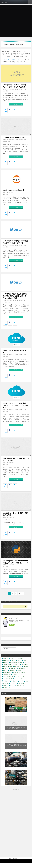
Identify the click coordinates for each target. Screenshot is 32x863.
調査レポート (20, 685)
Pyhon (25, 666)
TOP (4, 858)
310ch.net (4, 2)
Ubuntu (15, 672)
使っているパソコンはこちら (11, 59)
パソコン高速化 (7, 678)
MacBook (25, 664)
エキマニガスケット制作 (10, 710)
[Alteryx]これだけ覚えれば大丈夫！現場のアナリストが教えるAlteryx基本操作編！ (15, 296)
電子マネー (6, 687)
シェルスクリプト (17, 674)
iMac (26, 662)
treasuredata (7, 672)
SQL (5, 670)
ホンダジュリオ (18, 680)
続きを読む (16, 104)
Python (13, 668)
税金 (12, 685)
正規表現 (21, 683)
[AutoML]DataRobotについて (14, 138)
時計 (27, 682)
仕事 (4, 141)
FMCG (5, 662)
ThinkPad (20, 670)
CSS (13, 660)
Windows (23, 672)
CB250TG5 (20, 658)
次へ (20, 593)
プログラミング (7, 680)
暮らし (5, 683)
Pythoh (5, 668)
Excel (25, 660)
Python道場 (21, 668)
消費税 (5, 685)
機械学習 (13, 683)
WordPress (6, 674)
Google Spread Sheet (16, 662)
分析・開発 (5, 90)
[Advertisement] (16, 21)
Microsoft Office (7, 666)
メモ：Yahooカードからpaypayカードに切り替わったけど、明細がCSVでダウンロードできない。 (15, 746)
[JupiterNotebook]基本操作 (13, 190)
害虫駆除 (14, 682)
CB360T (6, 660)
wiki (4, 519)
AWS (12, 658)
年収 (21, 682)
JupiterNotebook (7, 664)
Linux (17, 664)
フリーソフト (18, 678)
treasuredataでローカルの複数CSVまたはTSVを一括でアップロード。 (15, 405)
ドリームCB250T (20, 676)
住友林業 (6, 682)
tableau (12, 670)
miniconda (17, 666)
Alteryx (5, 658)
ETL (19, 660)
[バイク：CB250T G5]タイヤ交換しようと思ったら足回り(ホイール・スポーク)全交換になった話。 (15, 782)
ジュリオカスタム (8, 676)
